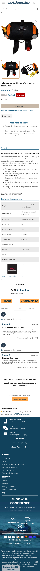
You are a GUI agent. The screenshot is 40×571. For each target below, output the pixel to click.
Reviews (5, 484)
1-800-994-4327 (15, 420)
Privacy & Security (8, 487)
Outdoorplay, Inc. (25, 540)
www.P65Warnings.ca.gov (20, 414)
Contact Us (6, 458)
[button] (37, 3)
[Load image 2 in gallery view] (29, 69)
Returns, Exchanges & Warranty (13, 464)
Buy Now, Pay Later (9, 470)
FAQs (4, 461)
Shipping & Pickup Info (10, 467)
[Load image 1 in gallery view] (10, 69)
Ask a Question (21, 399)
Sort (20, 308)
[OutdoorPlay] (1, 13)
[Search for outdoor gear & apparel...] (37, 9)
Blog (3, 493)
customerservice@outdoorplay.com (14, 562)
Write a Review (31, 301)
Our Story (5, 481)
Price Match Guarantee (10, 473)
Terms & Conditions (9, 490)
